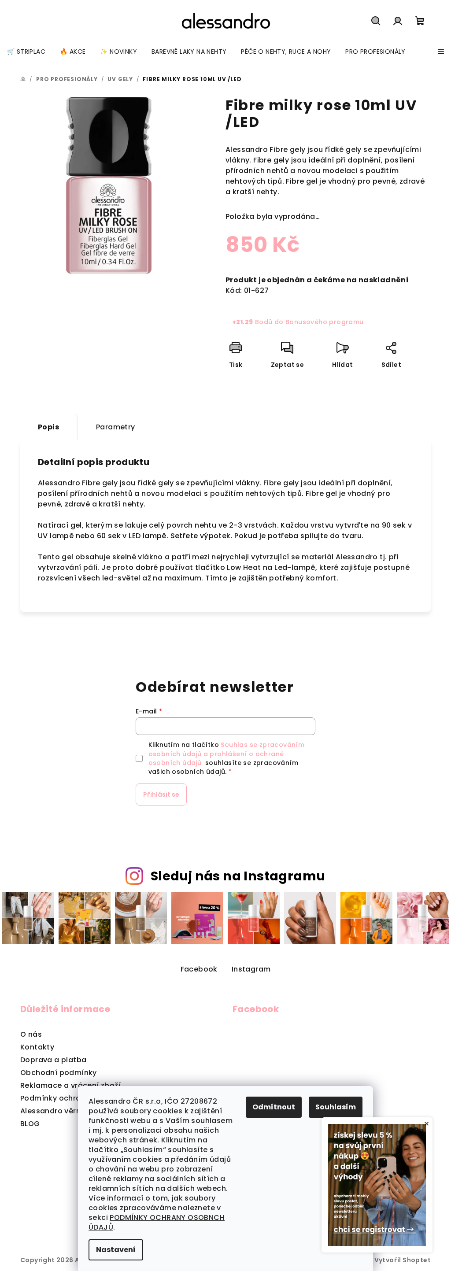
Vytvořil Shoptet (402, 1260)
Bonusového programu (324, 322)
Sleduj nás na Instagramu (238, 876)
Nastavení (116, 1250)
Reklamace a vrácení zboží (70, 1085)
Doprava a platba (53, 1060)
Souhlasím (335, 1107)
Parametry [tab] (115, 427)
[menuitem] (26, 51)
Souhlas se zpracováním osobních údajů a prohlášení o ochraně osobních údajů (226, 753)
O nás (31, 1034)
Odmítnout (273, 1107)
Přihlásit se (161, 794)
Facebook (199, 969)
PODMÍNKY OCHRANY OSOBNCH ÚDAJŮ (157, 1222)
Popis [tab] (48, 427)
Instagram (251, 969)
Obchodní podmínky (58, 1073)
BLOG (30, 1124)
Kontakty (37, 1047)
